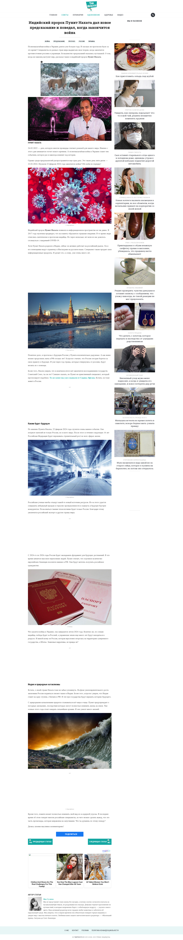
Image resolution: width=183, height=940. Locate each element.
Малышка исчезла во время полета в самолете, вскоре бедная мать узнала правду (134, 423)
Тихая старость (134, 152)
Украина (91, 41)
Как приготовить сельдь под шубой (135, 76)
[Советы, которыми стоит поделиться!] (91, 5)
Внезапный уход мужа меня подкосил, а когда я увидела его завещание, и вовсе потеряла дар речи (134, 381)
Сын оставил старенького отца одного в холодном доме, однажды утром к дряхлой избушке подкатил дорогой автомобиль (135, 159)
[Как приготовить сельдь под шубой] (134, 57)
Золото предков (134, 333)
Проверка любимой (135, 288)
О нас (67, 930)
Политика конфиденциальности (105, 930)
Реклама (85, 930)
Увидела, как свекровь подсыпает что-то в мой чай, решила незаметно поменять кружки (134, 115)
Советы (64, 15)
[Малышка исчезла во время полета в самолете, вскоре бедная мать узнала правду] (134, 402)
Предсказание (59, 41)
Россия (82, 41)
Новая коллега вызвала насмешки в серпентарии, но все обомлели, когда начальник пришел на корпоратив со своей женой (134, 204)
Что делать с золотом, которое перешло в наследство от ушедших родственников (134, 338)
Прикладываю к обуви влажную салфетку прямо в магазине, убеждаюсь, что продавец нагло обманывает (134, 249)
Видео (120, 15)
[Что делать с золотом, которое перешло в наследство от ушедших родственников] (134, 317)
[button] (42, 62)
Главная (53, 15)
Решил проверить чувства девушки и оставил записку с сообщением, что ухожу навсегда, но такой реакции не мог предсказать (135, 294)
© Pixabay (69, 627)
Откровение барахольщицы (134, 460)
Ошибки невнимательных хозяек (134, 73)
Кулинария (78, 15)
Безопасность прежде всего (135, 418)
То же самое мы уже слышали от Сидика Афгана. (72, 377)
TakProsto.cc (79, 937)
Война (47, 41)
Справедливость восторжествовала (134, 198)
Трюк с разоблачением (134, 243)
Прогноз (71, 41)
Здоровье (108, 15)
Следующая (98, 842)
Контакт (75, 930)
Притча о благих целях (134, 110)
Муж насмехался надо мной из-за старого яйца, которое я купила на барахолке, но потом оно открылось (134, 465)
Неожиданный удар (134, 375)
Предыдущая (42, 842)
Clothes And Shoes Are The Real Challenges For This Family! (42, 884)
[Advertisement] (70, 273)
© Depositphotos (69, 225)
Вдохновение (93, 15)
